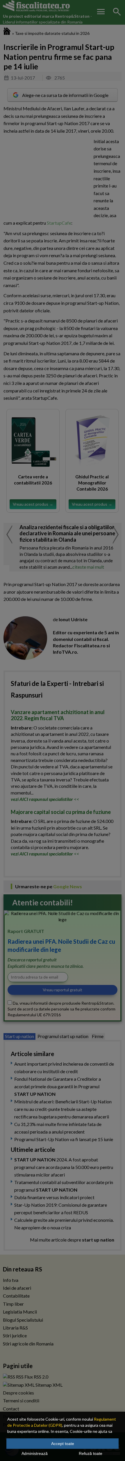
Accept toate (62, 1443)
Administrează (35, 1453)
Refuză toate (90, 1453)
